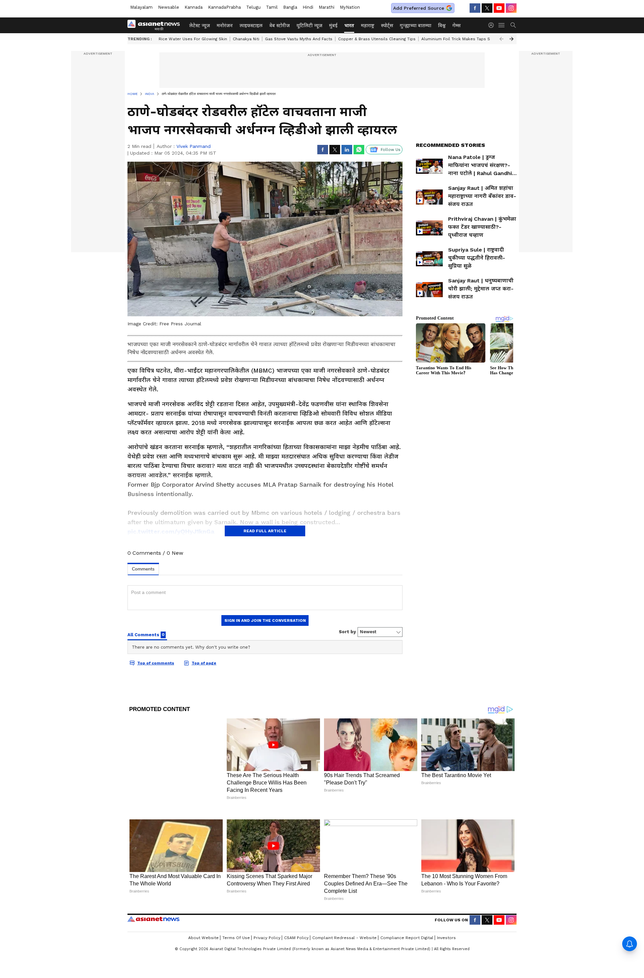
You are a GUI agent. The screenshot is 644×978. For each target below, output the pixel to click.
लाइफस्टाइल (251, 25)
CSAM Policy (296, 937)
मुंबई (333, 25)
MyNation (350, 7)
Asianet (153, 919)
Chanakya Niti (246, 39)
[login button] (492, 25)
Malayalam (141, 7)
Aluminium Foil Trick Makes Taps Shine (459, 39)
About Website (203, 937)
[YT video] (499, 8)
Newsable (168, 7)
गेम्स (456, 25)
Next (511, 39)
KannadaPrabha (224, 7)
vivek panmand (193, 146)
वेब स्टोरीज (279, 25)
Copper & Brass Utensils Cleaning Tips (377, 39)
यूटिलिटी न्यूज (309, 25)
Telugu (253, 7)
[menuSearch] (513, 25)
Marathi (326, 7)
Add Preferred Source (418, 8)
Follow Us (390, 149)
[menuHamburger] (501, 25)
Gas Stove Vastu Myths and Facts (298, 39)
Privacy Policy (267, 937)
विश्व (442, 25)
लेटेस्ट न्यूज (199, 25)
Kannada (193, 7)
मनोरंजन (225, 25)
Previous (501, 39)
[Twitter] (487, 8)
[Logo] (155, 25)
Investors (446, 937)
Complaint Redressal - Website (344, 937)
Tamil (272, 7)
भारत (349, 25)
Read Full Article (265, 531)
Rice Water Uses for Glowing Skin (193, 39)
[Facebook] (475, 8)
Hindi (308, 7)
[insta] (511, 8)
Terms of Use (236, 937)
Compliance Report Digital (406, 937)
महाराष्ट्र (367, 25)
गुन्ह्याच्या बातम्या (415, 25)
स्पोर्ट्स (387, 25)
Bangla (290, 7)
